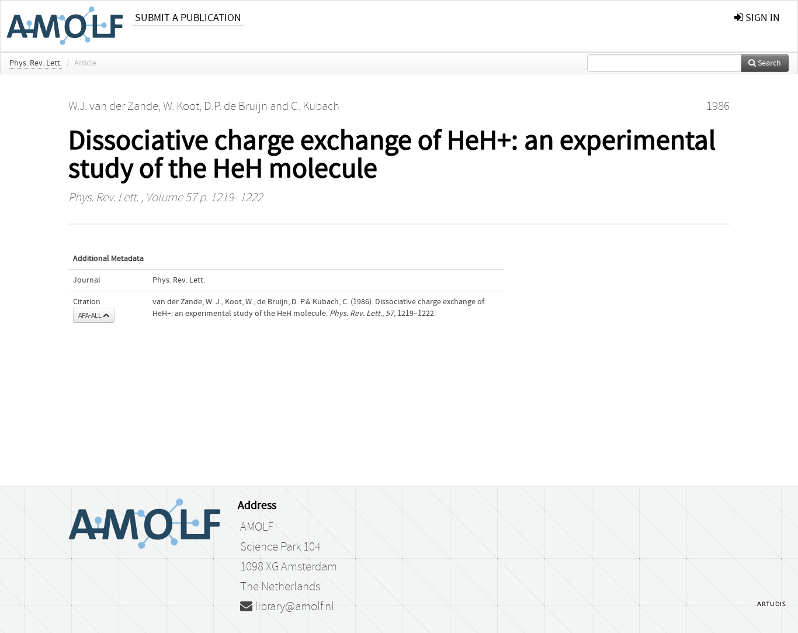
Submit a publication (188, 18)
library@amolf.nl (293, 607)
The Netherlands (280, 587)
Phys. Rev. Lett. (35, 63)
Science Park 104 (280, 547)
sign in (761, 18)
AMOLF (256, 527)
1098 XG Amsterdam (288, 567)
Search (768, 63)
